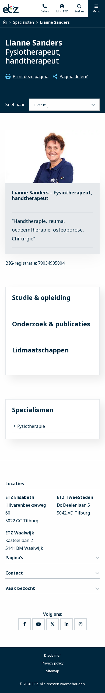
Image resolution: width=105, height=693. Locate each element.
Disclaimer (52, 655)
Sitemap (52, 670)
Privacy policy (53, 663)
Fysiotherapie (31, 426)
